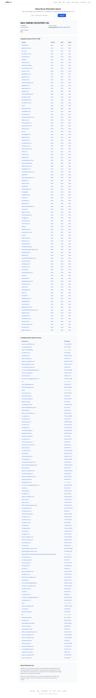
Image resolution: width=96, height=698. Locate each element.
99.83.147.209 (68, 514)
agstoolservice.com (27, 307)
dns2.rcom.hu (25, 502)
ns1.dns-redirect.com (27, 442)
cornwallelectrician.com (28, 172)
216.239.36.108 (68, 485)
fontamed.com (25, 304)
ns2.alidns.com (25, 534)
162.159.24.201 (68, 373)
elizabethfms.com (26, 298)
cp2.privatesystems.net (28, 384)
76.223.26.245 (68, 398)
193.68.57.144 (67, 580)
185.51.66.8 (67, 652)
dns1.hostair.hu (26, 410)
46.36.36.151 (67, 626)
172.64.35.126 (67, 344)
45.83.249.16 (67, 462)
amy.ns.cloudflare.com (28, 634)
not (22, 381)
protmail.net (25, 269)
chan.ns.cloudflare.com (28, 637)
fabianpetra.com (26, 229)
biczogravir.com (26, 146)
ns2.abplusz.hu (26, 427)
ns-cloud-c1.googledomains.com (30, 597)
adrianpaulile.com (26, 189)
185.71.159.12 (67, 347)
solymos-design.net (27, 163)
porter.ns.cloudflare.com (28, 361)
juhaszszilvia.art (26, 252)
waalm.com (25, 287)
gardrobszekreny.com (27, 82)
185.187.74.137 (68, 542)
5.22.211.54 (67, 407)
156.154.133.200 (68, 465)
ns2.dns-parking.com (27, 473)
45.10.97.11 (67, 560)
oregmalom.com (26, 195)
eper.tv (23, 105)
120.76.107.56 (67, 534)
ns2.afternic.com (26, 519)
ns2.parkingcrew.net (27, 629)
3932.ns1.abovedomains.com (29, 632)
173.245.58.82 (68, 637)
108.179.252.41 (68, 364)
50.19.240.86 (67, 620)
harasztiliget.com (26, 134)
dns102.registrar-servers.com (29, 548)
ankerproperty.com (27, 148)
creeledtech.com (26, 111)
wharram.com (25, 128)
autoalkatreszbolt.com (28, 160)
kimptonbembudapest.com (29, 258)
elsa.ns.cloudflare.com (28, 646)
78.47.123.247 (68, 499)
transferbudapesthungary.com (30, 310)
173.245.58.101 (68, 634)
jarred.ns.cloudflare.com (28, 344)
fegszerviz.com (26, 212)
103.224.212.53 (68, 424)
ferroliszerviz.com (26, 54)
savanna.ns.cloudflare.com (29, 577)
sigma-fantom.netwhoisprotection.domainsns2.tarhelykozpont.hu (39, 554)
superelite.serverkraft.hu (28, 623)
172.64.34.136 (67, 577)
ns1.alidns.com (25, 493)
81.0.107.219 (67, 611)
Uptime (68, 2)
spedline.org (25, 255)
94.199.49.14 (67, 468)
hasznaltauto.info (26, 108)
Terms (58, 691)
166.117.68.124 (68, 540)
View (52, 45)
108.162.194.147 (68, 496)
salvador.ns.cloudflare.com (29, 586)
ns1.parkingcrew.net (27, 404)
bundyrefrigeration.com (28, 117)
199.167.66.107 (68, 393)
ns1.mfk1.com (25, 531)
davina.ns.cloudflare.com (28, 413)
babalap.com (25, 45)
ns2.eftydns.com (26, 528)
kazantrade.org (26, 243)
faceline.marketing (26, 65)
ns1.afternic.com (26, 352)
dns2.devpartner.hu (27, 396)
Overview (32, 691)
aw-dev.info (25, 295)
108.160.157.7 (67, 384)
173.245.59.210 (68, 537)
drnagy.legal (25, 192)
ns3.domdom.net (26, 459)
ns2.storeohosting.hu (27, 436)
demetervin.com (26, 284)
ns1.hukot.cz (25, 609)
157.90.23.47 (67, 358)
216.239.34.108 (68, 378)
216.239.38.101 (68, 565)
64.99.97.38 (67, 367)
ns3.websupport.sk (27, 640)
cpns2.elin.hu (25, 580)
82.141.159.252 (68, 427)
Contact (64, 691)
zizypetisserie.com (26, 143)
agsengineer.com (26, 88)
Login (89, 2)
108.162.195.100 (68, 586)
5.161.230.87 (67, 442)
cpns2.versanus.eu (27, 358)
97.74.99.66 (67, 522)
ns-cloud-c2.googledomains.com (30, 378)
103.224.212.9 (67, 632)
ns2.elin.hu (24, 488)
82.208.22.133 (67, 557)
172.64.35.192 (67, 655)
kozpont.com (25, 154)
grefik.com (24, 151)
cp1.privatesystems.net (28, 387)
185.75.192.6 (67, 591)
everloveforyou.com (27, 68)
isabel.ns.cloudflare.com (28, 470)
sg (22, 614)
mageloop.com (26, 313)
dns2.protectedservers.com (29, 407)
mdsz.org (24, 292)
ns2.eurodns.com (26, 563)
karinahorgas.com (26, 123)
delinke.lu (24, 59)
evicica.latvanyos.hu (27, 456)
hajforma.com (25, 120)
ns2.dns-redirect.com (27, 540)
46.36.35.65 (67, 609)
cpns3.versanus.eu (27, 611)
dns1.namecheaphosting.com (29, 583)
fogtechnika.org (26, 238)
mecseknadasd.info (27, 215)
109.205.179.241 (68, 508)
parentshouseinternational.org (30, 249)
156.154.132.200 (68, 583)
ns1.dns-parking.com (27, 373)
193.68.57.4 (67, 568)
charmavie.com (26, 223)
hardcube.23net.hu (27, 479)
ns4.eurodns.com (26, 643)
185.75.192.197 (68, 453)
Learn (38, 691)
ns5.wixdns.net (25, 565)
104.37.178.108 (68, 643)
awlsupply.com (26, 315)
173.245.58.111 (68, 646)
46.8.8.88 (66, 594)
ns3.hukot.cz (25, 545)
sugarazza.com (26, 137)
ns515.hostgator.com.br (28, 364)
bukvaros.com (25, 71)
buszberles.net (26, 56)
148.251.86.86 (68, 623)
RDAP (60, 2)
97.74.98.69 (67, 352)
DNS (64, 2)
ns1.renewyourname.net (28, 367)
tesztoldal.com (25, 200)
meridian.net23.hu (26, 588)
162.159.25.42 (67, 473)
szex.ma (24, 275)
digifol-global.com (26, 330)
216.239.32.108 (68, 597)
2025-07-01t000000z (27, 350)
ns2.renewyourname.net (28, 445)
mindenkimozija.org (27, 246)
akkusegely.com (26, 264)
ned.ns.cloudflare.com (27, 537)
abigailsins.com (26, 85)
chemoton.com (26, 79)
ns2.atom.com (25, 620)
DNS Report (44, 691)
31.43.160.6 (67, 401)
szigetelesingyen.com (27, 281)
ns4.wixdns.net (26, 355)
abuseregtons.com (27, 482)
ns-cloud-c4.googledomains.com (30, 370)
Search (62, 15)
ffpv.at (23, 131)
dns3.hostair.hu (26, 468)
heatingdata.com (26, 289)
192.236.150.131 (68, 551)
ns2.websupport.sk (27, 347)
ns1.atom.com (25, 525)
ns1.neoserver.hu (26, 450)
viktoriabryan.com (26, 318)
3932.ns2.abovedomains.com (29, 505)
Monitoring (83, 2)
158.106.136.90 (68, 387)
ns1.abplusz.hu (26, 416)
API (50, 691)
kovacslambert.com (27, 232)
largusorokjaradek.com (28, 206)
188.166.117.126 (68, 459)
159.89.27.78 (67, 375)
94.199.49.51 (67, 410)
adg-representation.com (28, 177)
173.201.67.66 (67, 574)
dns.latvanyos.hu (26, 600)
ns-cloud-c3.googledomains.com (30, 485)
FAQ (54, 691)
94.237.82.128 (67, 476)
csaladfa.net (25, 186)
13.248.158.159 (68, 404)
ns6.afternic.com (26, 574)
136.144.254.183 (68, 528)
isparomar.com (26, 266)
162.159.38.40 (67, 413)
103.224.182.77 (68, 531)
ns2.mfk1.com (25, 424)
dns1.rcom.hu (25, 499)
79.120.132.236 (68, 416)
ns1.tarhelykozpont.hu (28, 649)
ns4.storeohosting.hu (27, 514)
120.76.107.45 (67, 493)
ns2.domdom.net (26, 375)
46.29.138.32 (67, 657)
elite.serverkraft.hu (27, 617)
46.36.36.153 (67, 545)
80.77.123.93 (67, 617)
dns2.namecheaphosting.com (29, 465)
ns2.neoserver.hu (26, 557)
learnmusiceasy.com (27, 324)
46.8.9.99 (66, 511)
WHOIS (55, 2)
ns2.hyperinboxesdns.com (29, 462)
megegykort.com (26, 169)
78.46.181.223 (67, 502)
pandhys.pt (25, 174)
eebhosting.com (26, 301)
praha (23, 390)
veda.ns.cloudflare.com (28, 496)
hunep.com (25, 209)
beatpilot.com (25, 91)
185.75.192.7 (67, 488)
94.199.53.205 (68, 433)
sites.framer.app (26, 401)
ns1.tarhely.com (26, 419)
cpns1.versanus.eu (27, 657)
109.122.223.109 (68, 450)
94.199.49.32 (67, 479)
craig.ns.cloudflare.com (28, 655)
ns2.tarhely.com (26, 439)
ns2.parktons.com (26, 511)
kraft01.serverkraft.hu (27, 652)
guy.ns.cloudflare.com (27, 571)
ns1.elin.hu (24, 591)
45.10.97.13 (67, 640)
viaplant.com (25, 180)
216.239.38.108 (68, 370)
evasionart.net (25, 62)
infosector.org (25, 241)
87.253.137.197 (68, 516)
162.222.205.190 (68, 548)
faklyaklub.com (26, 140)
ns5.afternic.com (26, 522)
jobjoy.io (24, 226)
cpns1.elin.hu (25, 453)
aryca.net (24, 51)
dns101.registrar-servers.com (29, 551)
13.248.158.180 (68, 430)
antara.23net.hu (26, 447)
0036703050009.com (27, 94)
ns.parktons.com (26, 594)
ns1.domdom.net (26, 542)
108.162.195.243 (68, 361)
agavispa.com (25, 203)
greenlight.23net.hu (27, 433)
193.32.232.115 (24, 27)
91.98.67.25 (67, 396)
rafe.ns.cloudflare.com (28, 606)
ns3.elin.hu (24, 568)
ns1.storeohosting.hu (27, 430)
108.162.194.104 (68, 470)
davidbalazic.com (26, 74)
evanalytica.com (26, 261)
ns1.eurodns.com (26, 393)
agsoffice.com (25, 77)
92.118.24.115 (67, 419)
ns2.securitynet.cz (26, 626)
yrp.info (24, 235)
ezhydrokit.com (26, 220)
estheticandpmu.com (27, 272)
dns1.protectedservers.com (29, 476)
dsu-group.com (26, 114)
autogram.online (26, 97)
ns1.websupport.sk (27, 560)
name (23, 603)
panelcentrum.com (27, 125)
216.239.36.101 (68, 355)
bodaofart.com (26, 321)
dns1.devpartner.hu (27, 508)
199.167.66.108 (68, 422)
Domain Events (75, 2)
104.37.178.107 (68, 563)
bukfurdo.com (25, 183)
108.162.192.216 (68, 606)
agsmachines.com (26, 48)
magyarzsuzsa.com (27, 166)
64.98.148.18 (67, 445)
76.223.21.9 (67, 629)
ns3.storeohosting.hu (27, 398)
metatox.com (25, 157)
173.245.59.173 (68, 571)
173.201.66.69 (67, 519)
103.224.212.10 (68, 505)
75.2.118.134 (67, 436)
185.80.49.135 (67, 456)
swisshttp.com (25, 278)
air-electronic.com (26, 102)
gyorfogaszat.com (26, 100)
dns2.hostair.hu (26, 491)
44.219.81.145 (67, 525)
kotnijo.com (25, 197)
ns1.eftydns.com (26, 516)
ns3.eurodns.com (26, 422)
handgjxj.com (25, 218)
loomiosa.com (25, 327)
